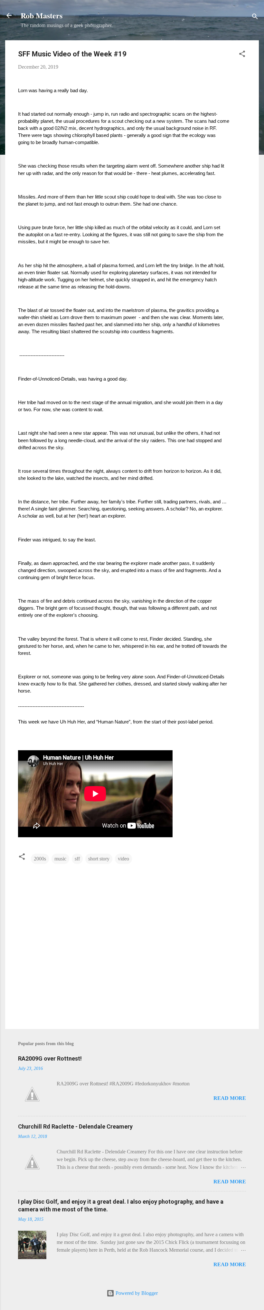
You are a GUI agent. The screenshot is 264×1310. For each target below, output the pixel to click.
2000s (40, 858)
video (123, 858)
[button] (242, 55)
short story (98, 858)
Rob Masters (41, 15)
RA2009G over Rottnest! (50, 1058)
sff (77, 858)
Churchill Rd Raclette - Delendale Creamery (75, 1126)
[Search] (255, 17)
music (60, 858)
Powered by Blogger (136, 1293)
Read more (229, 1098)
